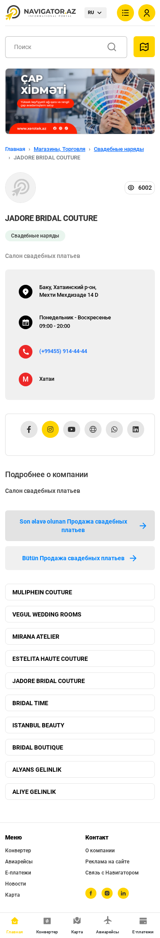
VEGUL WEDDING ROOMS (46, 614)
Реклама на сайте (107, 862)
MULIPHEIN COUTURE (42, 592)
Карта (12, 895)
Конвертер (18, 851)
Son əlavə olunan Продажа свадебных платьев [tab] (73, 525)
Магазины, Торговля (59, 149)
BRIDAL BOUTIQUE (37, 747)
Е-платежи (18, 873)
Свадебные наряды (119, 149)
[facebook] (90, 893)
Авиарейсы (19, 862)
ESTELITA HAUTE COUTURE (50, 658)
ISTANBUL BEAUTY (38, 725)
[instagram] (107, 893)
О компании (100, 851)
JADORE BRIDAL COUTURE (48, 680)
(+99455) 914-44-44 (63, 351)
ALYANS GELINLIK (36, 769)
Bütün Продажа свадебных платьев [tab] (73, 558)
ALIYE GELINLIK (34, 791)
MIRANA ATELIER (35, 636)
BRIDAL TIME (30, 703)
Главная (15, 149)
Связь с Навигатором (112, 873)
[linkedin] (123, 893)
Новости (15, 884)
